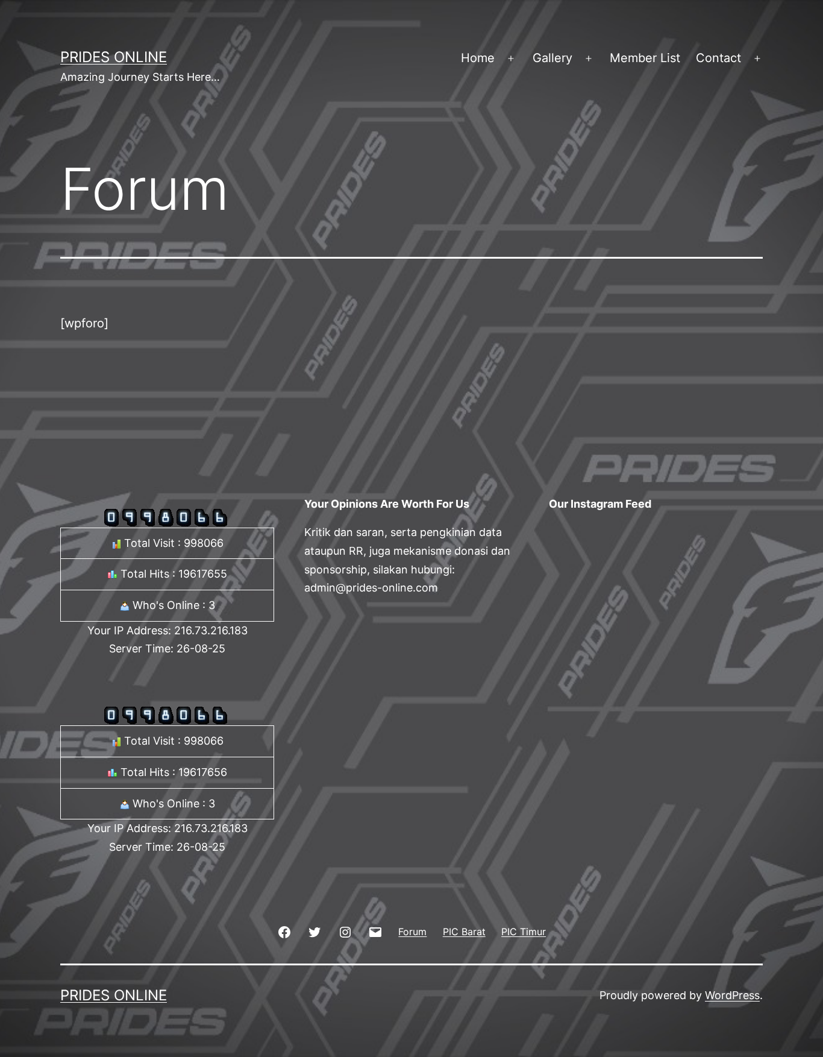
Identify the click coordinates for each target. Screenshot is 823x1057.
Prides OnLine (113, 57)
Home (478, 58)
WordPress (732, 995)
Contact (718, 58)
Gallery (552, 58)
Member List (645, 58)
